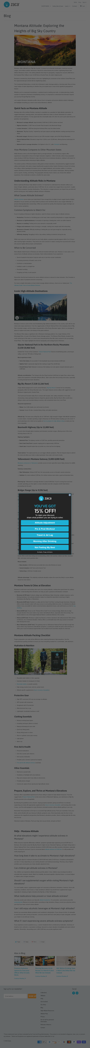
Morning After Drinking (44, 541)
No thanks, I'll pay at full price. (45, 552)
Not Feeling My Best (45, 547)
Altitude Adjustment (45, 522)
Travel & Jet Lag (45, 535)
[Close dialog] (70, 495)
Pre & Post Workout (45, 529)
